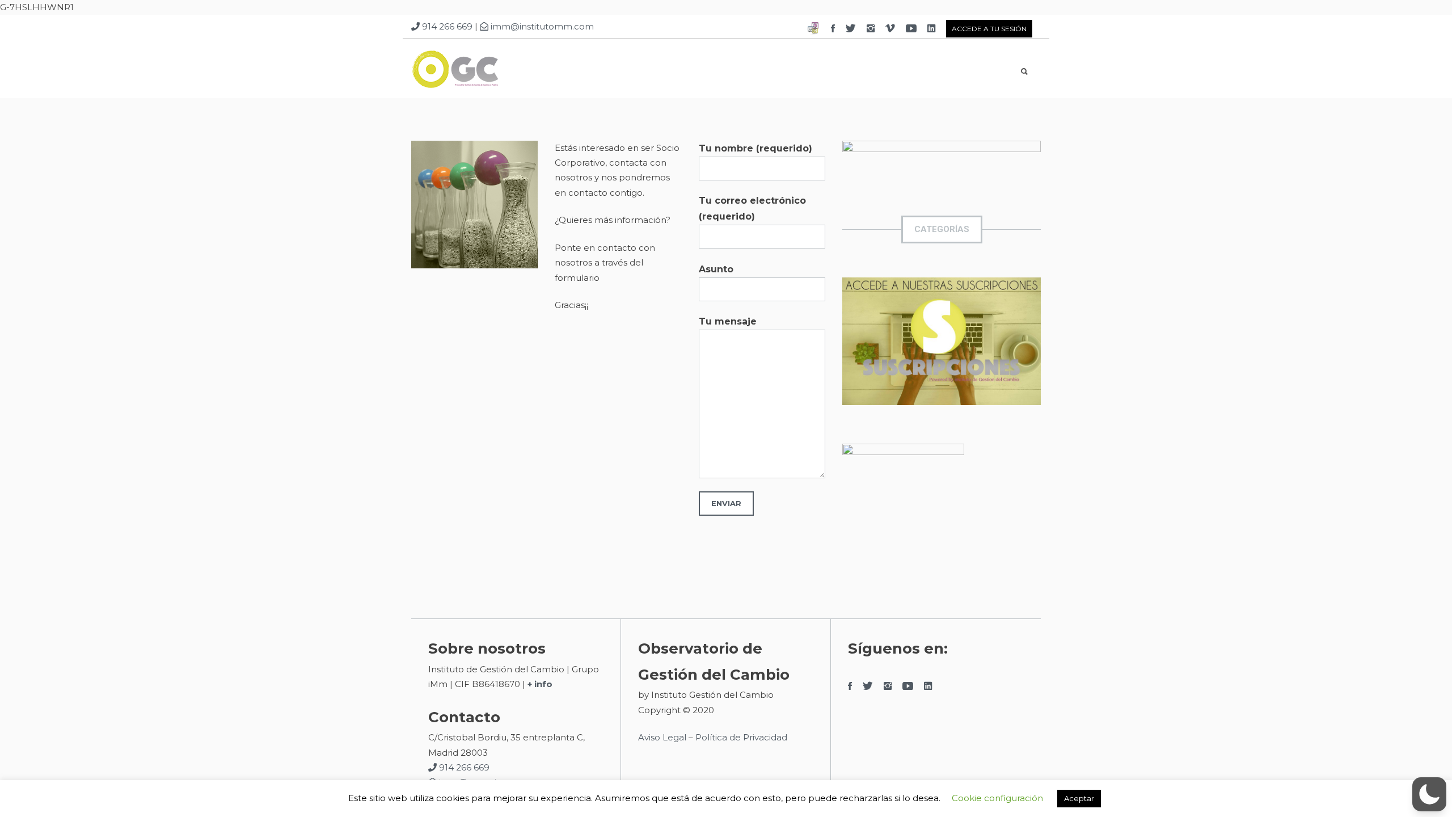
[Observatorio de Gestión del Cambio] (484, 72)
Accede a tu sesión (989, 28)
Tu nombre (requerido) (755, 148)
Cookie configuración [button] (997, 798)
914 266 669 (446, 26)
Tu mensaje (728, 321)
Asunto (716, 269)
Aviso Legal (662, 737)
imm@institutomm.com (541, 26)
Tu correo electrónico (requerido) (752, 208)
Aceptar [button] (1079, 798)
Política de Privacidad (742, 737)
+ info (539, 684)
